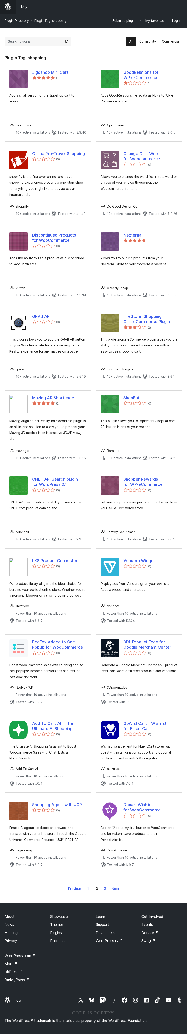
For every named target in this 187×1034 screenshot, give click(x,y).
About (10, 916)
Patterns (57, 940)
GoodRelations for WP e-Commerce (140, 75)
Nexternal (132, 235)
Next (115, 889)
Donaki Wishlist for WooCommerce (142, 807)
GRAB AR (41, 316)
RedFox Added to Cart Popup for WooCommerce (57, 644)
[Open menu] (179, 7)
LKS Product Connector (55, 560)
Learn (100, 916)
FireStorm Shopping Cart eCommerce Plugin (146, 319)
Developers (105, 932)
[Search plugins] (66, 41)
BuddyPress (17, 980)
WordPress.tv (109, 940)
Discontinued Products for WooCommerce (54, 238)
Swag (148, 940)
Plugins (56, 932)
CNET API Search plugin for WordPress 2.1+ (55, 482)
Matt (11, 963)
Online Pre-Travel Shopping (58, 153)
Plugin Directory (17, 21)
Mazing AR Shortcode (53, 397)
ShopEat (131, 397)
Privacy (11, 940)
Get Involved (152, 916)
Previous (75, 889)
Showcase (59, 916)
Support (102, 924)
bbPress (14, 971)
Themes (57, 924)
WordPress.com (20, 955)
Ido (18, 1000)
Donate (149, 932)
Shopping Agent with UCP (57, 804)
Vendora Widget (139, 560)
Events (147, 924)
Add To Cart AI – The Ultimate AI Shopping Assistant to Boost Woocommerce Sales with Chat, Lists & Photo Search (58, 726)
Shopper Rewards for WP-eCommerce (143, 482)
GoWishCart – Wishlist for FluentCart (144, 726)
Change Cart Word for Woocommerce (141, 156)
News (9, 924)
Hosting (11, 932)
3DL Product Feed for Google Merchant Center (147, 644)
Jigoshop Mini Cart (50, 72)
